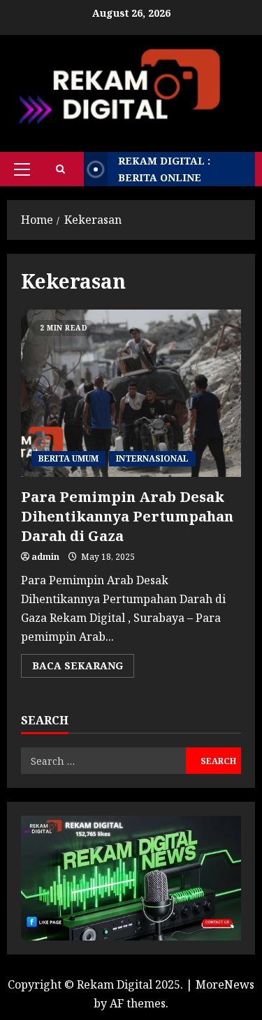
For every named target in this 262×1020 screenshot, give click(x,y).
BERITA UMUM (68, 458)
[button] (22, 169)
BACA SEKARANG (83, 668)
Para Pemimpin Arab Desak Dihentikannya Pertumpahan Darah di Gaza (131, 393)
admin (45, 557)
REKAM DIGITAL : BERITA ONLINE (164, 169)
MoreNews (225, 984)
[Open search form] (60, 169)
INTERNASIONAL (152, 458)
